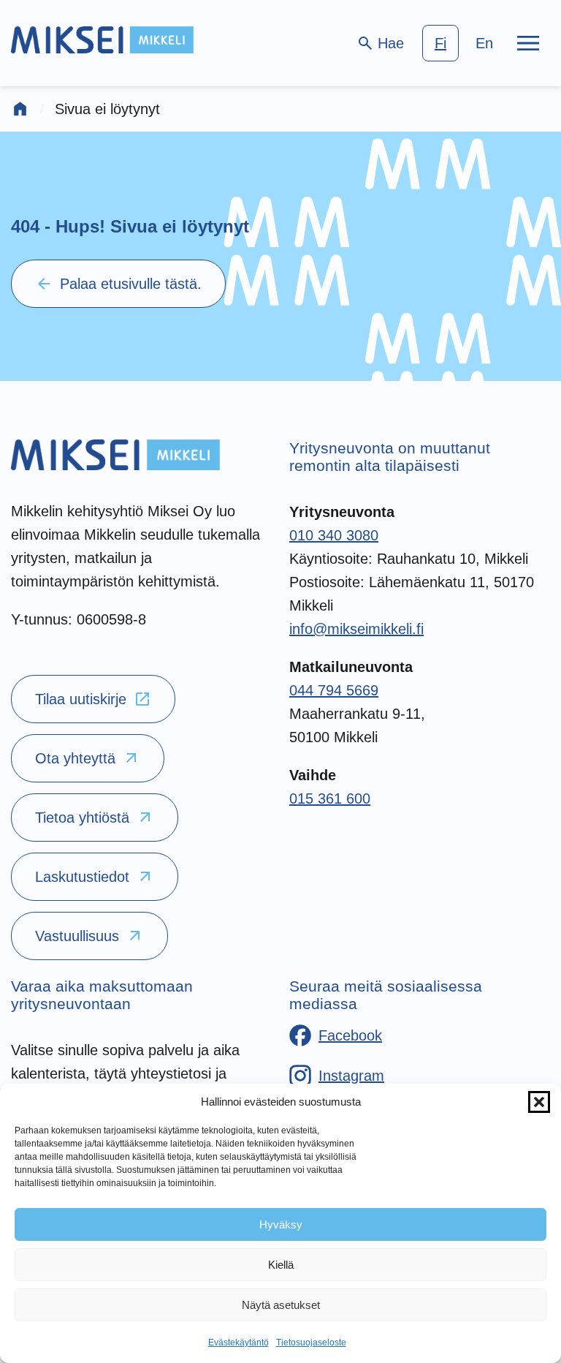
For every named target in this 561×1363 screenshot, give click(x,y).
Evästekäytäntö (238, 1342)
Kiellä (281, 1264)
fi (440, 43)
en (484, 43)
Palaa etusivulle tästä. (118, 283)
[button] (539, 1102)
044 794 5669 (333, 690)
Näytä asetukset (281, 1305)
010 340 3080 (333, 535)
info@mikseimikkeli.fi (356, 629)
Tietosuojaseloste (311, 1342)
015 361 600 (329, 798)
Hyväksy (280, 1224)
